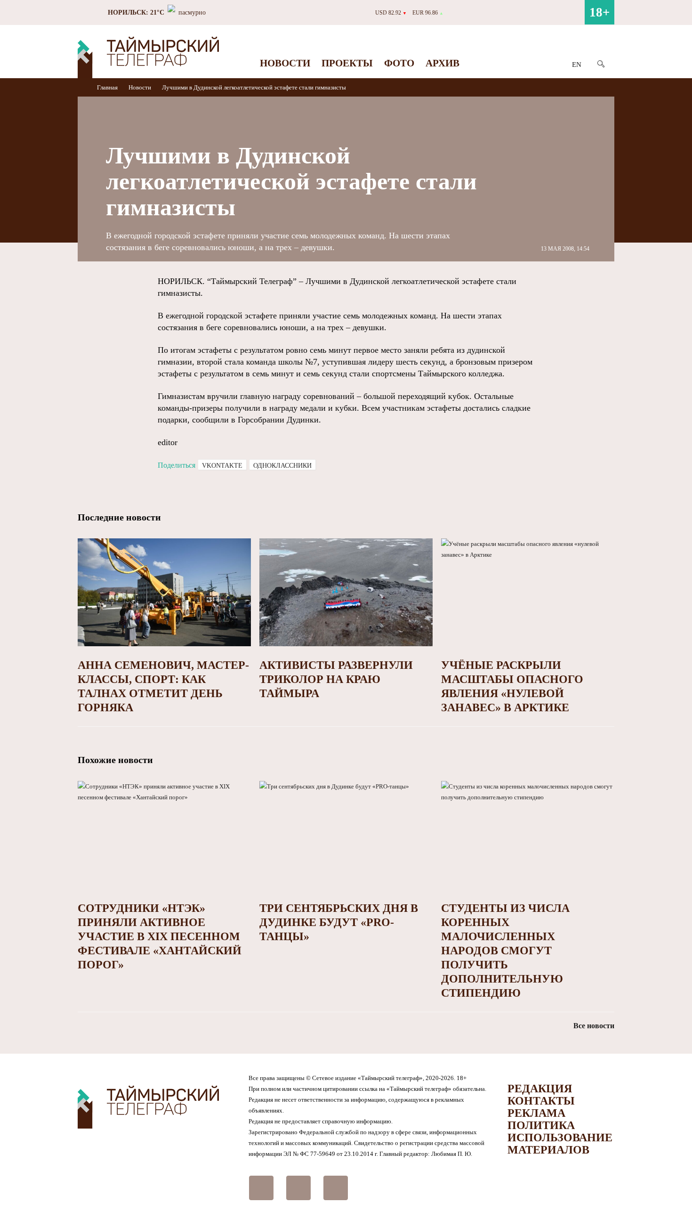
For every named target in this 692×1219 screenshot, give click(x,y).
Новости (285, 63)
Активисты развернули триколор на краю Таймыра (336, 679)
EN (576, 64)
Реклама (536, 1113)
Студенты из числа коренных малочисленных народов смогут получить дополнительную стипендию (505, 950)
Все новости (593, 1026)
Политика (541, 1125)
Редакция (539, 1088)
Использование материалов (559, 1143)
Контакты (541, 1101)
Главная (108, 87)
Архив (442, 63)
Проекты (347, 63)
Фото (399, 63)
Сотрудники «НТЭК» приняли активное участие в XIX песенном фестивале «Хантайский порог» (159, 936)
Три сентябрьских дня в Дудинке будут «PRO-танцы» (338, 922)
